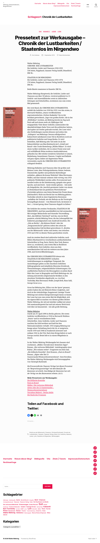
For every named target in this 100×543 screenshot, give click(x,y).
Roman (18, 511)
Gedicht (23, 507)
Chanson (42, 500)
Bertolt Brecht (25, 500)
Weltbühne (20, 513)
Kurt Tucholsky (9, 509)
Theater (23, 510)
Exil (59, 434)
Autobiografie (12, 500)
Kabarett (46, 31)
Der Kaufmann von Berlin (40, 502)
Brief (36, 500)
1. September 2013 (49, 55)
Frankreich (5, 506)
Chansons (48, 432)
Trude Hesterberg (31, 510)
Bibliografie (61, 3)
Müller (39, 508)
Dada (55, 434)
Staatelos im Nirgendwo (44, 436)
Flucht (45, 504)
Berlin (18, 500)
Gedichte (63, 434)
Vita (67, 3)
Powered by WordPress (28, 538)
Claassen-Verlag (48, 434)
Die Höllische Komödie (36, 380)
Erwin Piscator (33, 504)
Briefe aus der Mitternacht (37, 432)
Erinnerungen (23, 504)
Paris (43, 509)
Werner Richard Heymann (39, 512)
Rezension (11, 511)
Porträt (48, 509)
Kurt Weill (18, 508)
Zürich (5, 515)
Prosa (5, 511)
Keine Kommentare (64, 55)
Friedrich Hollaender (14, 506)
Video (44, 510)
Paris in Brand (33, 383)
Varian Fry (38, 510)
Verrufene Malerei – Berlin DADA (40, 392)
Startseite (38, 3)
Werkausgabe (56, 436)
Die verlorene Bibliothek (10, 504)
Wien (48, 513)
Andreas (36, 55)
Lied (22, 509)
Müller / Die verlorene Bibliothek (40, 385)
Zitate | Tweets (76, 3)
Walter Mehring (9, 513)
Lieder (54, 31)
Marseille (34, 508)
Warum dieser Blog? (49, 3)
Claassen (40, 434)
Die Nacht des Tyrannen (36, 395)
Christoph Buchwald (57, 432)
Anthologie (5, 500)
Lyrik (59, 31)
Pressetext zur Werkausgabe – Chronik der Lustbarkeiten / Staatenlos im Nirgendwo (50, 43)
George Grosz (31, 507)
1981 (40, 31)
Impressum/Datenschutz (61, 6)
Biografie (31, 500)
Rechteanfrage (76, 6)
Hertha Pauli (40, 506)
